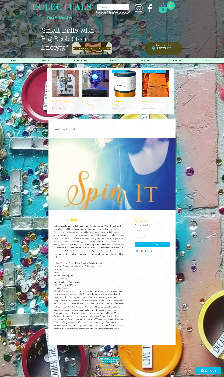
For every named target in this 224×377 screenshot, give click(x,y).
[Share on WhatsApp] (146, 251)
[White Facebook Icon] (149, 8)
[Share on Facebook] (136, 251)
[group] (110, 91)
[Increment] (144, 235)
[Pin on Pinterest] (141, 251)
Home (56, 128)
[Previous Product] (48, 91)
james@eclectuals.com (114, 375)
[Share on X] (151, 251)
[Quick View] (65, 83)
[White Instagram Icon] (138, 8)
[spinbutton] (141, 235)
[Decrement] (137, 235)
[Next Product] (172, 91)
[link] (166, 7)
